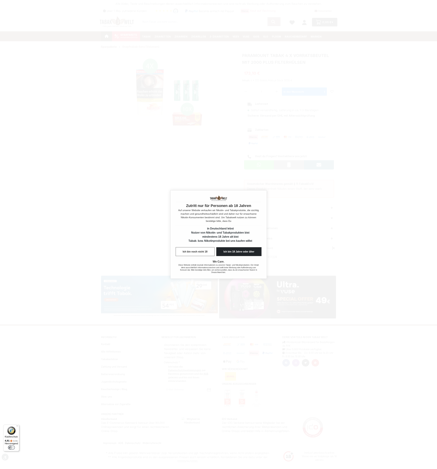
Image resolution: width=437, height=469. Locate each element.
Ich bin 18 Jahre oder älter (238, 251)
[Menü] (17, 427)
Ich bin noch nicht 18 (195, 251)
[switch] (11, 447)
